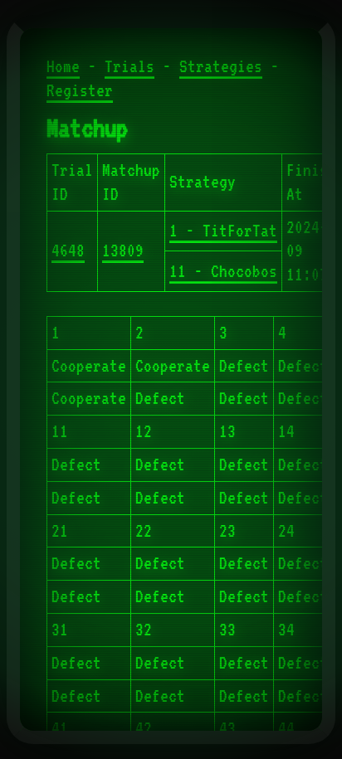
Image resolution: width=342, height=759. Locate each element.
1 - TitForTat (223, 231)
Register (79, 90)
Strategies (220, 66)
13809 (123, 250)
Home (63, 66)
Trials (129, 66)
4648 (68, 250)
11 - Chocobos (223, 271)
